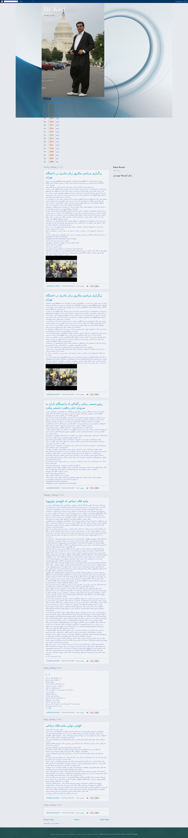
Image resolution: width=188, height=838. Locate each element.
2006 (52, 161)
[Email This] (91, 286)
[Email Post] (87, 286)
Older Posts (104, 820)
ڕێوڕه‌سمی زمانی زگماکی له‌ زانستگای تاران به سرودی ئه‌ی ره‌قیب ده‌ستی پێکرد (74, 405)
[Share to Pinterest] (98, 286)
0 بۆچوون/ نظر (80, 286)
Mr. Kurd (54, 9)
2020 (52, 115)
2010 (52, 148)
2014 (52, 135)
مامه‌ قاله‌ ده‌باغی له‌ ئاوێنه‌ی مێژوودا (67, 501)
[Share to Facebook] (96, 286)
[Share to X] (94, 286)
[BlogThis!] (93, 286)
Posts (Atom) (55, 823)
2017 (52, 125)
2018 (52, 121)
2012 (52, 141)
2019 (52, 118)
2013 (52, 138)
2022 (52, 108)
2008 (52, 155)
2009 (52, 151)
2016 (52, 128)
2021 (52, 111)
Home (76, 820)
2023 (52, 105)
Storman (123, 834)
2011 (52, 145)
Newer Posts (49, 820)
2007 (52, 158)
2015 (52, 131)
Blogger (135, 834)
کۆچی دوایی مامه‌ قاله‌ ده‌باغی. (64, 725)
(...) (48, 674)
